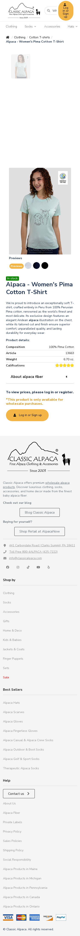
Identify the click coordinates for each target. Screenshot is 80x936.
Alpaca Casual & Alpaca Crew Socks (28, 740)
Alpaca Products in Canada (21, 897)
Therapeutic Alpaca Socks (21, 768)
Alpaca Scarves (13, 712)
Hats (71, 27)
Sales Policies (12, 841)
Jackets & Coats (14, 649)
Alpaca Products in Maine (20, 869)
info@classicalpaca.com (25, 558)
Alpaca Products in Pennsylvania (25, 888)
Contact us (16, 793)
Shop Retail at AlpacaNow (39, 531)
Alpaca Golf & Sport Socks (21, 759)
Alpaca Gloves (13, 721)
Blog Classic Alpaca (40, 512)
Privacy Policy (12, 832)
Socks (29, 27)
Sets (6, 668)
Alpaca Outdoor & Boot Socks (23, 750)
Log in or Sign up (66, 12)
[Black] (45, 265)
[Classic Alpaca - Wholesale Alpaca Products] (40, 457)
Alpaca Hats (11, 703)
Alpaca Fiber (11, 813)
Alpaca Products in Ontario (21, 906)
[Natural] (28, 265)
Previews (16, 266)
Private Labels (12, 822)
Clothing (11, 26)
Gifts (6, 621)
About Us (9, 803)
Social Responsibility (17, 860)
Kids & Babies (12, 640)
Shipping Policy (13, 850)
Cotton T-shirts (39, 37)
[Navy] (37, 265)
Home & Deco (12, 631)
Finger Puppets (13, 659)
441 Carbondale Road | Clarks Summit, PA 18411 (42, 545)
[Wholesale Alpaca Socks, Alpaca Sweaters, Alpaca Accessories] (24, 20)
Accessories (52, 26)
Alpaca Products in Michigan (22, 878)
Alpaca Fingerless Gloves (20, 731)
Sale (6, 677)
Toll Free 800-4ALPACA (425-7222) (33, 552)
